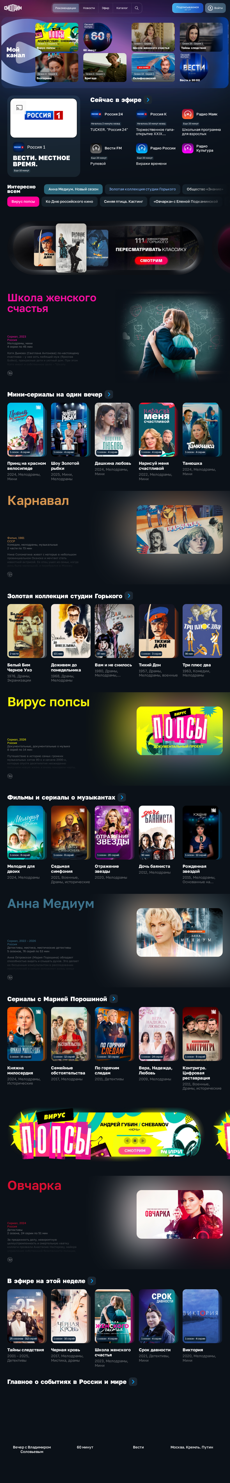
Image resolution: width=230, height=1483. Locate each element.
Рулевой (98, 163)
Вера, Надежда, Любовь (156, 1070)
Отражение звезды (107, 869)
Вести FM (113, 148)
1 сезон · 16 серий (20, 1056)
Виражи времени (151, 163)
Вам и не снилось (113, 664)
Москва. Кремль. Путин (192, 1447)
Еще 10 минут (21, 170)
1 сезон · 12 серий (195, 854)
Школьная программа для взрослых (201, 131)
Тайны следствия (25, 1349)
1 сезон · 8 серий (20, 854)
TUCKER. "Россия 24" (109, 129)
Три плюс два (197, 664)
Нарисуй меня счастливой (154, 466)
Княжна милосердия (20, 1070)
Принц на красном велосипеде (26, 466)
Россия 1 (36, 146)
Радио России (163, 148)
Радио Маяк (207, 114)
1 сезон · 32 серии (108, 1056)
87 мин (101, 653)
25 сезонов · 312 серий (23, 1338)
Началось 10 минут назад (151, 123)
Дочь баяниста (154, 866)
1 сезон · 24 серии (152, 1056)
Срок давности (155, 1349)
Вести (138, 1447)
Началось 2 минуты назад (105, 123)
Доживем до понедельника (66, 667)
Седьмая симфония (62, 869)
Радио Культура (204, 148)
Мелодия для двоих (21, 869)
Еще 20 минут (191, 123)
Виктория (193, 1349)
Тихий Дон (150, 664)
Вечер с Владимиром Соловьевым (32, 1449)
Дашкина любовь (113, 463)
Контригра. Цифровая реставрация (196, 1072)
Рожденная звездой (194, 869)
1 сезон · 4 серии (20, 452)
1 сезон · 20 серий (108, 854)
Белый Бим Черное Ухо (19, 667)
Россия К (158, 114)
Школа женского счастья (113, 1352)
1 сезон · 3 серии (151, 653)
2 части (14, 653)
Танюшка (192, 463)
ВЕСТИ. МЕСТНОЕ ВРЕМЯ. (41, 161)
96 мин (189, 653)
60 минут (85, 1447)
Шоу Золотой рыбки (65, 466)
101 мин (58, 653)
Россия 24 (114, 114)
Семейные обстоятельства (68, 1070)
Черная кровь (65, 1349)
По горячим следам (107, 1070)
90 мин (145, 854)
